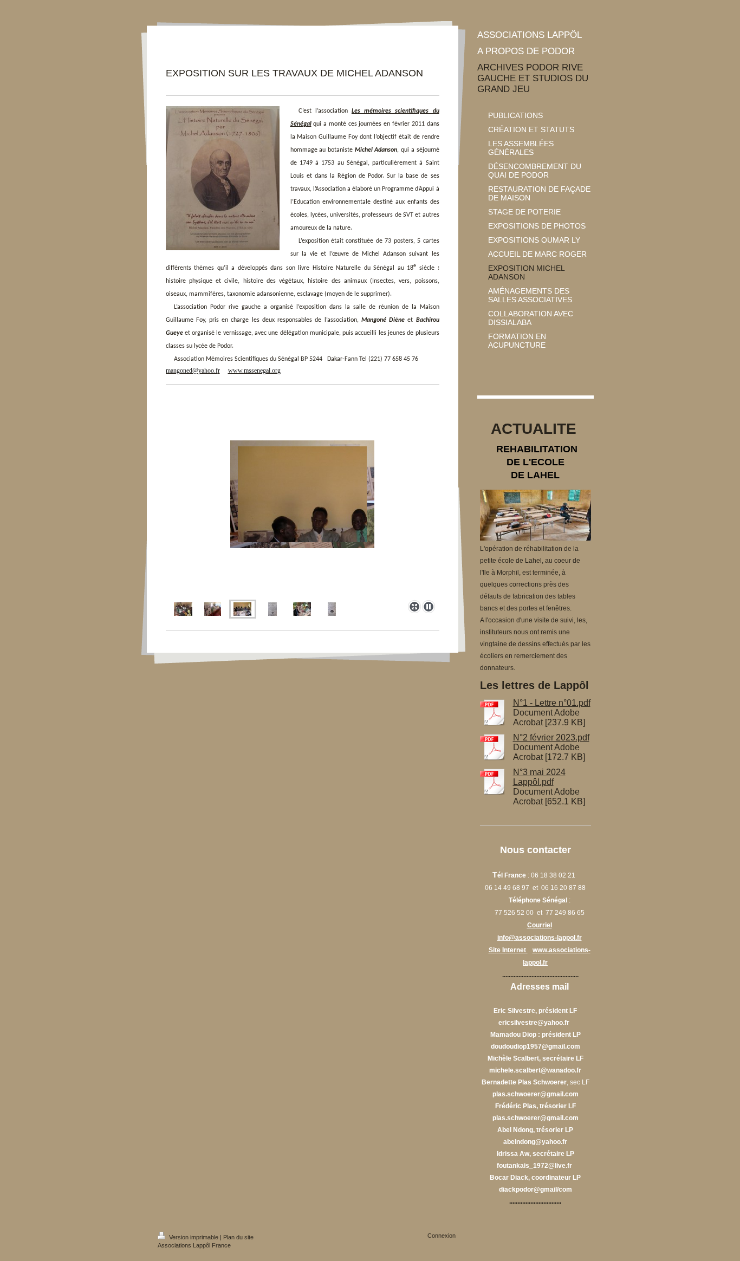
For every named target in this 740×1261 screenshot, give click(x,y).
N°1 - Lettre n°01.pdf (551, 702)
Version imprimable (193, 1237)
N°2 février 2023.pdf (551, 737)
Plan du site (238, 1237)
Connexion (441, 1235)
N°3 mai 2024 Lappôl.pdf (539, 777)
